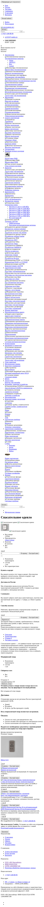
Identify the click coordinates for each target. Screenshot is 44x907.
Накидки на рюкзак (12, 101)
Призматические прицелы (14, 175)
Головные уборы (11, 140)
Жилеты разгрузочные (13, 466)
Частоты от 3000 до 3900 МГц (19, 212)
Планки (7, 414)
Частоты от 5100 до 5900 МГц (19, 216)
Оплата (7, 7)
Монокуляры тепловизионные (15, 70)
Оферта (7, 841)
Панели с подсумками (12, 290)
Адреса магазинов (11, 851)
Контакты (8, 15)
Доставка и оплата (11, 640)
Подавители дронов (12, 201)
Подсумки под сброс (12, 279)
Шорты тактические (12, 136)
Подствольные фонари (13, 493)
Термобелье (9, 121)
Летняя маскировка (11, 105)
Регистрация (9, 24)
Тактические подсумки (13, 268)
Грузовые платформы (12, 473)
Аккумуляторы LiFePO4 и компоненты (18, 388)
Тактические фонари (12, 479)
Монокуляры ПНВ (11, 162)
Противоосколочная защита (14, 312)
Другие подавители (12, 251)
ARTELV (12, 62)
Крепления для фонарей (13, 497)
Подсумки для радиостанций (15, 301)
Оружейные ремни (11, 462)
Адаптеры (8, 403)
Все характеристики (12, 566)
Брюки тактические (12, 129)
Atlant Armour (9, 540)
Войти (7, 22)
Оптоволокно (9, 149)
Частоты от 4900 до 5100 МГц (19, 214)
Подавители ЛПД (11, 240)
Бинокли (8, 423)
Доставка (8, 9)
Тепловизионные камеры (14, 84)
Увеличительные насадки (14, 179)
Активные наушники (12, 349)
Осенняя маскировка (12, 112)
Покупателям (5, 834)
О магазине (9, 13)
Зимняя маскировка (12, 108)
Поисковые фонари (11, 490)
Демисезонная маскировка (14, 116)
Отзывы (8, 638)
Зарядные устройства (12, 395)
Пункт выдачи (10, 853)
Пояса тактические (11, 436)
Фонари (7, 475)
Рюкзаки (12, 445)
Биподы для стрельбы (12, 382)
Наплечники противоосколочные (16, 338)
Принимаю (5, 832)
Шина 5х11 (5, 760)
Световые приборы (11, 501)
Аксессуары (9, 381)
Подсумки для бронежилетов (15, 271)
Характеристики (10, 636)
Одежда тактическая (12, 118)
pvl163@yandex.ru (11, 37)
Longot (11, 66)
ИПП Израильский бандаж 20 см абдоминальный (18, 809)
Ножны (7, 469)
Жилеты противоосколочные (15, 331)
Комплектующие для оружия (15, 399)
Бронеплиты (9, 195)
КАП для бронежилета (13, 199)
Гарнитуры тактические (13, 356)
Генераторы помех (11, 205)
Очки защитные (10, 362)
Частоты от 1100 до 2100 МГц (19, 208)
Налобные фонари (11, 482)
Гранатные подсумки (12, 286)
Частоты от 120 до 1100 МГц (19, 207)
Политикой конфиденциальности (12, 828)
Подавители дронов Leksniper (15, 229)
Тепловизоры (9, 55)
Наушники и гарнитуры (13, 345)
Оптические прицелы (12, 182)
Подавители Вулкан (12, 258)
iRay (10, 64)
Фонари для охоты (11, 486)
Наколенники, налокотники (14, 432)
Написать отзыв (6, 684)
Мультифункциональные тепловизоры (18, 92)
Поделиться (5, 619)
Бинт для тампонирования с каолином (14, 795)
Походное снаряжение (12, 366)
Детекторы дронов (11, 255)
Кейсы (11, 451)
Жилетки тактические (12, 147)
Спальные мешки (11, 377)
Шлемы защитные (11, 310)
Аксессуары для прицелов (14, 171)
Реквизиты (4, 859)
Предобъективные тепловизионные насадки (20, 81)
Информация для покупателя (11, 2)
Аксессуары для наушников (14, 360)
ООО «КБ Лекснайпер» (13, 862)
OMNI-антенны (14, 223)
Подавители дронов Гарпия (14, 236)
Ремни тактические (11, 458)
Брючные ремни (10, 144)
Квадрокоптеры (10, 397)
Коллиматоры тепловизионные (16, 88)
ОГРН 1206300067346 (12, 866)
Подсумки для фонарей (13, 308)
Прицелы (8, 168)
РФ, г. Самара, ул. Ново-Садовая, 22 (17, 882)
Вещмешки (13, 449)
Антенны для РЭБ (11, 221)
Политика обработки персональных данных (20, 868)
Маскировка (9, 97)
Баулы (11, 447)
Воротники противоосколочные (16, 327)
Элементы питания (11, 392)
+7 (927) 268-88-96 (28, 821)
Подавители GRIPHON (13, 247)
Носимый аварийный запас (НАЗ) (17, 373)
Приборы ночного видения (14, 151)
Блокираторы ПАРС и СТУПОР (16, 262)
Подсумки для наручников (14, 305)
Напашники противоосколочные (16, 323)
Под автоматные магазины (14, 282)
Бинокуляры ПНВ (11, 158)
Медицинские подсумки (13, 294)
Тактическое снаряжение (13, 429)
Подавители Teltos (11, 244)
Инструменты (10, 369)
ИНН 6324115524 (11, 864)
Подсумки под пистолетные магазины (18, 275)
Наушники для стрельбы (13, 353)
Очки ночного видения (13, 166)
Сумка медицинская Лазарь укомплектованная (17, 782)
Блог (6, 5)
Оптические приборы (12, 419)
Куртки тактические (12, 125)
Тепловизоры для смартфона (15, 77)
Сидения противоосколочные (15, 342)
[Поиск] (24, 507)
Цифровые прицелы (12, 190)
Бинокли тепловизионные (14, 73)
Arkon (11, 60)
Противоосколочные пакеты (15, 319)
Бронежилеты (10, 192)
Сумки (7, 443)
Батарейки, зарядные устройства (16, 384)
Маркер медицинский (8, 770)
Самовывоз (9, 11)
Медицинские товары (12, 364)
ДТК (6, 418)
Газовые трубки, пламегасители (16, 406)
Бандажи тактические (12, 440)
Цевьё (7, 410)
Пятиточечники (10, 334)
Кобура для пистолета (12, 297)
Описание (8, 634)
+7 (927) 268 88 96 (7, 33)
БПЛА (7, 379)
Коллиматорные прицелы (14, 186)
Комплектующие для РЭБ (14, 266)
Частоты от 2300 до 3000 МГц (19, 210)
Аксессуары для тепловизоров (15, 95)
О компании (5, 848)
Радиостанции (10, 343)
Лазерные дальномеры (13, 427)
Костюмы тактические (13, 132)
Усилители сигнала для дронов (16, 232)
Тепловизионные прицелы (14, 58)
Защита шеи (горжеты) (13, 316)
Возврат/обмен (10, 845)
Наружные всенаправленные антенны (22, 225)
